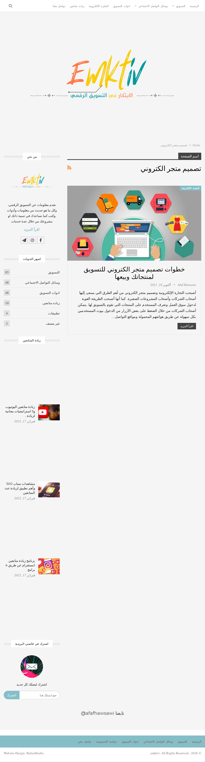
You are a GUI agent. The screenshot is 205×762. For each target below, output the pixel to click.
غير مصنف (53, 323)
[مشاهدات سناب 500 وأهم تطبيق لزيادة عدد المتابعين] (49, 489)
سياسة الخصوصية (106, 741)
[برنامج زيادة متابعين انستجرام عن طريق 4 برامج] (49, 566)
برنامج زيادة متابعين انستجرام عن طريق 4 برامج (20, 565)
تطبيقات (54, 313)
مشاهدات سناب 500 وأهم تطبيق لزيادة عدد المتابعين (19, 488)
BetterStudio (35, 753)
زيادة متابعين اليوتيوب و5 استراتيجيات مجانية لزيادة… (20, 411)
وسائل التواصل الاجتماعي (153, 6)
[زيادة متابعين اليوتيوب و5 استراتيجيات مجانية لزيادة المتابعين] (49, 412)
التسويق (180, 6)
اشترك (11, 695)
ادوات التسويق (121, 6)
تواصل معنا (59, 6)
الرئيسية (194, 6)
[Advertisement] (32, 377)
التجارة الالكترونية (98, 6)
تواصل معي (84, 741)
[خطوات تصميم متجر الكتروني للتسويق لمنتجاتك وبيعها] (134, 223)
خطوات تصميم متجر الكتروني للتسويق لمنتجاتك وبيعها (134, 272)
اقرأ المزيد (186, 326)
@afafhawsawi (97, 713)
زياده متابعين (77, 6)
